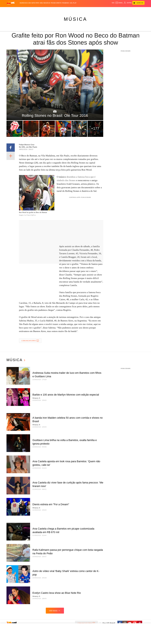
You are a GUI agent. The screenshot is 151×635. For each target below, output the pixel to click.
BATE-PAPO (35, 3)
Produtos (11, 9)
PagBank (65, 3)
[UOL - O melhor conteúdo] (10, 3)
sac (113, 3)
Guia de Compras (141, 9)
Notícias (34, 9)
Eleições (25, 9)
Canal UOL (110, 9)
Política (41, 9)
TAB (122, 9)
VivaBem (93, 9)
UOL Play (73, 3)
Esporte (71, 9)
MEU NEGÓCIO (45, 3)
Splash (78, 9)
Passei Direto (56, 3)
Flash (18, 9)
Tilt (99, 9)
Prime (126, 9)
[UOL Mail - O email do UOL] (119, 2)
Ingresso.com (25, 3)
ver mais (53, 611)
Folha (64, 9)
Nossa (118, 9)
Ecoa (103, 9)
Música (75, 19)
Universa (85, 9)
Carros (48, 9)
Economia (56, 9)
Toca (131, 9)
